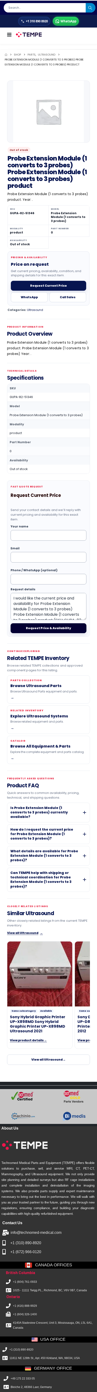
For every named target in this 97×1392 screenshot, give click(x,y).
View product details (28, 1040)
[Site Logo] (29, 34)
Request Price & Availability (48, 628)
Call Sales (68, 297)
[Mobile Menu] (9, 34)
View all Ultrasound (25, 933)
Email (15, 549)
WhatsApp (29, 297)
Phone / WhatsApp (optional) (34, 570)
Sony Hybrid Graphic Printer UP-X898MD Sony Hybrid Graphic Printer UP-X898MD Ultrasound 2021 (37, 1024)
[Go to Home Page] (6, 54)
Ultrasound (35, 310)
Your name (19, 527)
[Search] (90, 7)
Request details (23, 589)
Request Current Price (48, 286)
